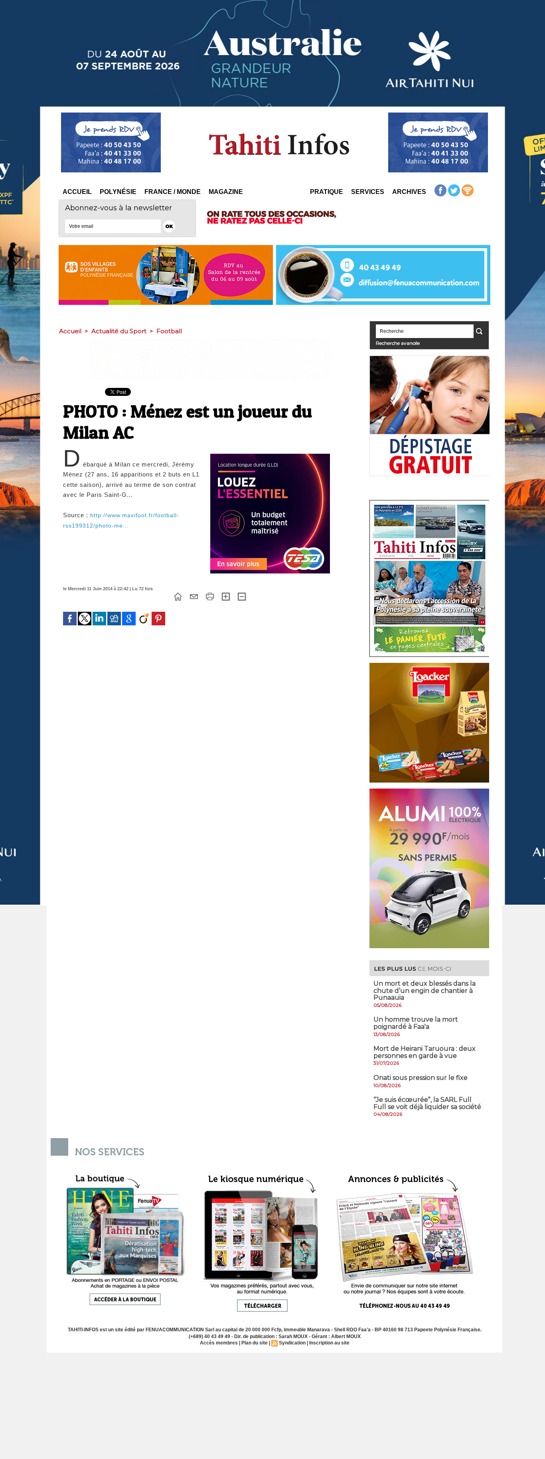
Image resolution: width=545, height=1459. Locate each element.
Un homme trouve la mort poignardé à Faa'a (415, 1023)
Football (169, 331)
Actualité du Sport (118, 331)
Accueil (77, 191)
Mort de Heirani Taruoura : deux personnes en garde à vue (424, 1052)
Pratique (326, 191)
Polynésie (118, 191)
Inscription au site (329, 1343)
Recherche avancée (398, 343)
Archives (409, 191)
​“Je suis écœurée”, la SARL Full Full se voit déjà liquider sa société (427, 1103)
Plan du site (254, 1343)
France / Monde (172, 191)
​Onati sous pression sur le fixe (420, 1077)
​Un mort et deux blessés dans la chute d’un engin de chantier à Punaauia (424, 990)
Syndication (292, 1343)
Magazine (226, 191)
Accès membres (219, 1343)
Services (367, 191)
